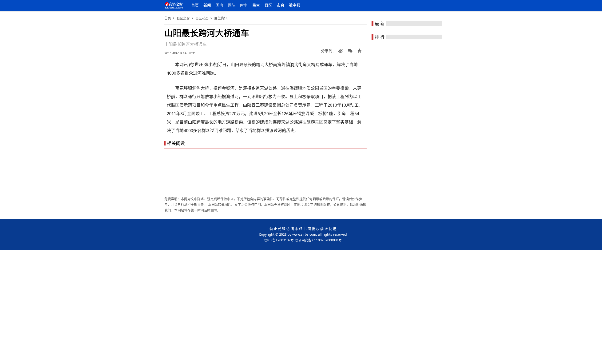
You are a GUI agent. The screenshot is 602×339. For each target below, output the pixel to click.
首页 (195, 5)
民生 (256, 5)
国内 (219, 5)
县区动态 (202, 18)
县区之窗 (183, 18)
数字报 (294, 5)
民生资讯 (220, 18)
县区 (268, 5)
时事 (244, 5)
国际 (231, 5)
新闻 (207, 5)
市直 (280, 5)
